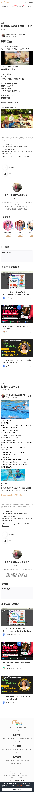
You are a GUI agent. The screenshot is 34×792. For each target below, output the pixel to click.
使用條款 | (20, 775)
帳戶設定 (13, 749)
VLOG (8, 738)
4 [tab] (20, 12)
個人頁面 (5, 749)
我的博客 (16, 752)
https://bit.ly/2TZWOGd (11, 495)
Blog (14, 773)
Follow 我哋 (5, 159)
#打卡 (16, 760)
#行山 (11, 760)
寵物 (27, 151)
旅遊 (15, 151)
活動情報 (9, 153)
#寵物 (6, 760)
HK (18, 771)
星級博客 (21, 738)
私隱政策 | (26, 775)
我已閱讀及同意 (17, 789)
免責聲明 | (14, 775)
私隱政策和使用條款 (19, 785)
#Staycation (14, 763)
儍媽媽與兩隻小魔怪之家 (8, 232)
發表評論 (6, 252)
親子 (23, 151)
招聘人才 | (14, 777)
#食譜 (21, 760)
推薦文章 (14, 738)
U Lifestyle (7, 771)
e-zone (19, 773)
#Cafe (26, 760)
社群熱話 (20, 6)
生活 (2, 23)
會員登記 (30, 2)
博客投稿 (16, 741)
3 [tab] (18, 12)
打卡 (11, 151)
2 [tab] (16, 12)
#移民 (22, 763)
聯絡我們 (20, 777)
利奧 (20, 232)
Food (28, 771)
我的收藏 (20, 749)
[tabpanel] (17, 10)
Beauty (23, 771)
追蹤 (29, 35)
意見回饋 (28, 738)
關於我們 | (7, 775)
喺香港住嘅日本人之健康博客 (15, 34)
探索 (3, 738)
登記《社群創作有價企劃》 (21, 146)
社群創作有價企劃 (8, 6)
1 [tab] (13, 12)
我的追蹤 (27, 749)
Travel (14, 771)
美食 (19, 151)
